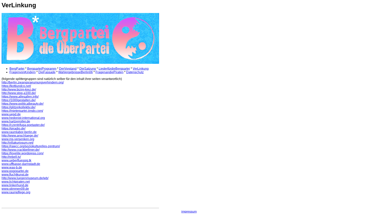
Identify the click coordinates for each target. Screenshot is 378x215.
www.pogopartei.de (15, 171)
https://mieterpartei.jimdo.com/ (22, 110)
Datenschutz (135, 72)
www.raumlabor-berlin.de (19, 132)
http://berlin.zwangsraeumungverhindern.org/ (33, 82)
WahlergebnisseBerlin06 (75, 72)
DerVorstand (68, 68)
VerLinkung (141, 68)
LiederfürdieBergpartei (114, 68)
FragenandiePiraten (109, 72)
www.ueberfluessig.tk (16, 160)
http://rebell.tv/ (11, 156)
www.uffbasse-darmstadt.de (21, 164)
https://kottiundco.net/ (16, 86)
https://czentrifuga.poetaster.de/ (23, 125)
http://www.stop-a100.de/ (19, 93)
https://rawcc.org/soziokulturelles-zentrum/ (31, 146)
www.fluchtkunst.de (15, 174)
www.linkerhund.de (15, 185)
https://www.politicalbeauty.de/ (23, 103)
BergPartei (16, 68)
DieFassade (47, 72)
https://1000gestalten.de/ (19, 100)
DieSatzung (87, 68)
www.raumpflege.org (16, 192)
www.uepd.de (11, 114)
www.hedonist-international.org (23, 118)
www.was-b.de (12, 167)
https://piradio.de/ (13, 128)
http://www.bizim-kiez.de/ (19, 89)
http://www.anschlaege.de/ (20, 135)
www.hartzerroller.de (16, 121)
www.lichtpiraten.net (16, 181)
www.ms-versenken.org (18, 139)
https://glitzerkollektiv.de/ (18, 107)
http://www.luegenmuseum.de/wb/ (25, 178)
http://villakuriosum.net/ (17, 142)
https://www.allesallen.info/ (20, 96)
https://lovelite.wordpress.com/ (23, 153)
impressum (189, 211)
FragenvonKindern (22, 72)
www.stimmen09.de (15, 188)
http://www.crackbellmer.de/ (21, 149)
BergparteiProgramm (41, 68)
